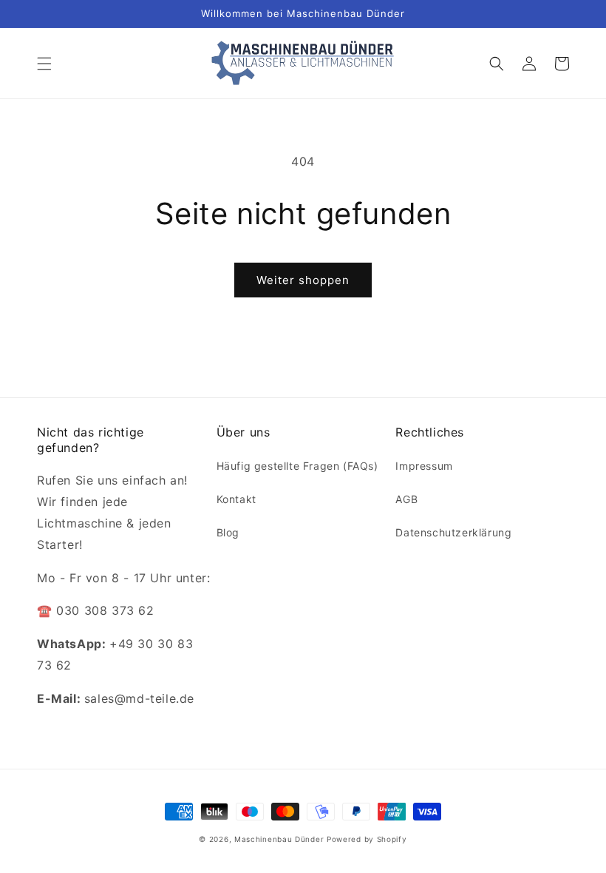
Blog (228, 532)
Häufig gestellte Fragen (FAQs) (297, 465)
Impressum (423, 465)
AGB (406, 499)
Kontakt (236, 499)
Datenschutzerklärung (453, 532)
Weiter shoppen (303, 280)
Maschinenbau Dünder (279, 839)
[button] (44, 63)
